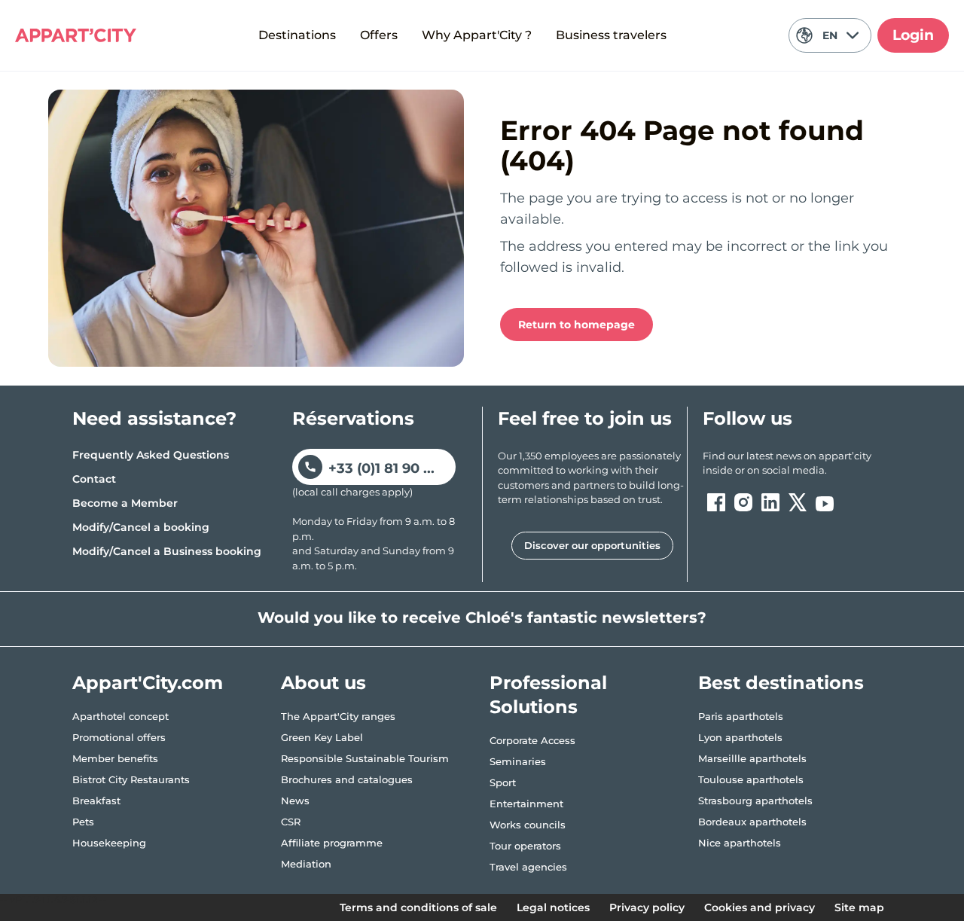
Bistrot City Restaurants (131, 779)
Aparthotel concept (120, 716)
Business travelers (611, 35)
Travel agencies (528, 867)
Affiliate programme (332, 843)
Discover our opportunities (592, 545)
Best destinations (781, 683)
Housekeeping (109, 843)
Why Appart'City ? (477, 35)
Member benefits (115, 758)
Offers (379, 35)
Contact (94, 479)
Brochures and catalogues (347, 779)
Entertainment (526, 803)
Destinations (297, 35)
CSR (290, 822)
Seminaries (518, 761)
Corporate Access (532, 740)
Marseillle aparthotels (752, 758)
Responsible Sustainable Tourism (365, 758)
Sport (503, 782)
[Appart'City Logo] (75, 35)
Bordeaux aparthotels (752, 822)
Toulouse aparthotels (751, 779)
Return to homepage (576, 324)
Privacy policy (647, 907)
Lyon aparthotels (740, 737)
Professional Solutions (548, 695)
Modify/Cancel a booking (140, 527)
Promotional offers (119, 737)
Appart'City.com (147, 683)
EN (829, 35)
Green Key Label (322, 737)
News (295, 800)
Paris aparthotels (740, 716)
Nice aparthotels (739, 843)
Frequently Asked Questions (150, 455)
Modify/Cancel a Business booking (166, 551)
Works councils (528, 825)
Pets (83, 822)
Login (913, 35)
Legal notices (553, 907)
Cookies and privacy (759, 907)
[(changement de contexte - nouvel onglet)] (716, 502)
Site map (859, 907)
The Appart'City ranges (338, 716)
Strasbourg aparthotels (755, 800)
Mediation (306, 864)
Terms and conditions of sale (418, 907)
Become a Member (125, 503)
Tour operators (525, 846)
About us (323, 683)
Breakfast (96, 800)
